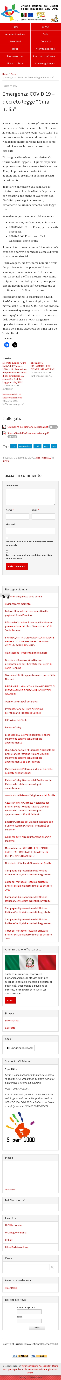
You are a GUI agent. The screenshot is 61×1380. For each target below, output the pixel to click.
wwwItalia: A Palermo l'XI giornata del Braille (30, 795)
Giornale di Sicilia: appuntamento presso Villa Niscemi (30, 677)
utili (54, 446)
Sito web (10, 524)
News (13, 73)
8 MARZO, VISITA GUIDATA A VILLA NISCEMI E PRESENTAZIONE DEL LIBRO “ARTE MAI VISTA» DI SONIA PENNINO (29, 641)
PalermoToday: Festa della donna (23, 596)
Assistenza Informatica (46, 56)
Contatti (46, 41)
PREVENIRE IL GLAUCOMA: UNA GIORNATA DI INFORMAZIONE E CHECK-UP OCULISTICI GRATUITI (30, 690)
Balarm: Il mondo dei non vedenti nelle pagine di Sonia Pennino (26, 613)
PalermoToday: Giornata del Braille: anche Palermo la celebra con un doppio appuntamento (28, 784)
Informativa (12, 1020)
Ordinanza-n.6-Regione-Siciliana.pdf (27, 426)
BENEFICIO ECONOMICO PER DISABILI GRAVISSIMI (42, 366)
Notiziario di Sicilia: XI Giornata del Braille (28, 863)
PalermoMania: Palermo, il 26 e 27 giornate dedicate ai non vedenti (29, 770)
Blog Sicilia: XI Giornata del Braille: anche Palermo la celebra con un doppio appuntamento (27, 738)
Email (35, 509)
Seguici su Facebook (21, 1047)
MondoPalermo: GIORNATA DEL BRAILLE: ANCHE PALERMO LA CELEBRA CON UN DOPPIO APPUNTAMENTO (28, 851)
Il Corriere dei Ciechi (16, 720)
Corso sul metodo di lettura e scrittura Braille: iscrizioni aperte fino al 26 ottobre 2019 (28, 885)
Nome (10, 509)
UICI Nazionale (13, 1225)
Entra (10, 1000)
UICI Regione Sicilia (16, 1232)
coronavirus (25, 446)
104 (13, 446)
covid (37, 446)
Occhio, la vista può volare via (21, 701)
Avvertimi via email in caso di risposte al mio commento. (29, 543)
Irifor (15, 48)
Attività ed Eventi (45, 48)
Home (15, 26)
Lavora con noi (15, 56)
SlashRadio (11, 1287)
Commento (12, 485)
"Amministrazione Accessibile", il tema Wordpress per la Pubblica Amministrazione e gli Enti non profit (30, 1369)
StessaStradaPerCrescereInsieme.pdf (28, 433)
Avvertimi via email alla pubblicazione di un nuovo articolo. (29, 557)
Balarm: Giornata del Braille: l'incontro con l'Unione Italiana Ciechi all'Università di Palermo (29, 825)
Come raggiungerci (45, 63)
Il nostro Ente (15, 63)
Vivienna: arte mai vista (18, 603)
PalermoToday (13, 727)
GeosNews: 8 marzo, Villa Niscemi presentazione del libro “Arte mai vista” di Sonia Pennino (28, 663)
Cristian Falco (43, 457)
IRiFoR (9, 1239)
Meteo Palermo (10, 1189)
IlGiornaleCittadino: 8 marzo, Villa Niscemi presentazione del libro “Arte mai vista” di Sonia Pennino (28, 626)
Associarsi (15, 41)
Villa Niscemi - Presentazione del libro (26, 652)
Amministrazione (15, 34)
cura (46, 446)
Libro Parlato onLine (16, 1247)
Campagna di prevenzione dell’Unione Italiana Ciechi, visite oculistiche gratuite (28, 872)
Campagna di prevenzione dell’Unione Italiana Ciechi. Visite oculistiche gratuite (28, 910)
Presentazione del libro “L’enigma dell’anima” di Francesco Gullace (24, 710)
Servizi (45, 26)
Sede (45, 34)
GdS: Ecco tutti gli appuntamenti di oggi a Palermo (28, 838)
